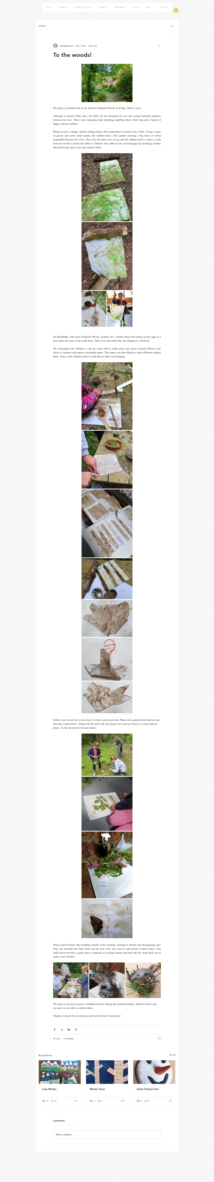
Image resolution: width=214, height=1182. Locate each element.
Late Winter (49, 1089)
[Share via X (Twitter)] (61, 1029)
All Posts (42, 25)
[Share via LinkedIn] (68, 1029)
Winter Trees (97, 1089)
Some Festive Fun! (148, 1089)
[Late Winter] (60, 1072)
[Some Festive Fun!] (154, 1072)
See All (172, 1054)
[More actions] (159, 46)
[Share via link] (76, 1029)
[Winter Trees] (107, 1072)
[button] (175, 9)
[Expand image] (107, 187)
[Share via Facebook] (54, 1029)
